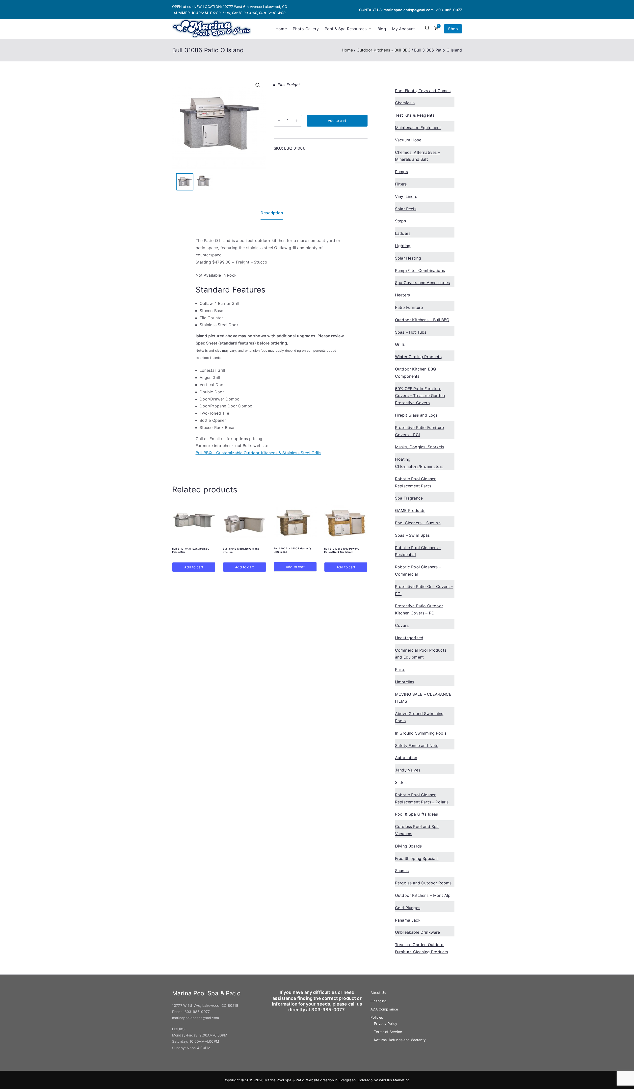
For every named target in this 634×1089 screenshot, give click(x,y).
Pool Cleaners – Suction (418, 522)
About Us (378, 992)
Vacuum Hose (408, 139)
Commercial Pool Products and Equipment (420, 654)
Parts (400, 669)
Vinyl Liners (406, 196)
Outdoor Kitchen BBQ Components (415, 373)
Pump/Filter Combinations (420, 270)
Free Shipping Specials (417, 858)
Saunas (402, 870)
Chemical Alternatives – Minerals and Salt (417, 156)
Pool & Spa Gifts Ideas (416, 814)
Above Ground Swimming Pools (419, 717)
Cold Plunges (407, 907)
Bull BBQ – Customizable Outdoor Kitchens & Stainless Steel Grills (258, 452)
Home (281, 28)
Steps (400, 220)
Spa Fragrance (409, 498)
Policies (376, 1017)
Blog (381, 28)
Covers (402, 625)
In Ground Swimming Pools (421, 733)
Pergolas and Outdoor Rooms (423, 882)
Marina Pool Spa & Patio (284, 1080)
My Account (403, 28)
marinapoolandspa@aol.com (409, 10)
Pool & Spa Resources (346, 28)
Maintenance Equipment (418, 127)
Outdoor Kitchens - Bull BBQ (384, 50)
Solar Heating (408, 258)
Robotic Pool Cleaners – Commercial (418, 570)
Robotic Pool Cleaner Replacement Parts (415, 482)
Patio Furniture (409, 307)
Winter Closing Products (418, 356)
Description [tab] (272, 212)
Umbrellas (404, 681)
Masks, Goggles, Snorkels (419, 446)
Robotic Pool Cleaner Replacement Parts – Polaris (422, 798)
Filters (401, 184)
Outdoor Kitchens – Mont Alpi (423, 895)
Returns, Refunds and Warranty (400, 1040)
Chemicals (405, 102)
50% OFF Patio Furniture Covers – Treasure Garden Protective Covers (420, 395)
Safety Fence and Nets (416, 745)
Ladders (402, 233)
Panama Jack (408, 920)
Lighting (402, 245)
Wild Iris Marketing (394, 1080)
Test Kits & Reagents (414, 115)
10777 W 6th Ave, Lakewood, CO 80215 (205, 1005)
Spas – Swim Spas (412, 535)
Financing (378, 1001)
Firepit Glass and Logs (416, 415)
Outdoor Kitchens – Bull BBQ (422, 319)
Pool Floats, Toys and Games (422, 90)
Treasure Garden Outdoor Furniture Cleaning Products (421, 948)
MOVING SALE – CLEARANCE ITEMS (423, 698)
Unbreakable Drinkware (417, 932)
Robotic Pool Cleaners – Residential (418, 551)
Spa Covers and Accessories (422, 282)
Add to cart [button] (193, 567)
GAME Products (410, 510)
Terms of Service (388, 1032)
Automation (406, 757)
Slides (400, 782)
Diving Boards (408, 846)
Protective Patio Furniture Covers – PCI (419, 431)
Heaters (402, 294)
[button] (369, 28)
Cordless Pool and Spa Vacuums (417, 830)
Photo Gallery (306, 28)
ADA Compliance (384, 1009)
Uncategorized (409, 637)
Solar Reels (405, 208)
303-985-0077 (449, 10)
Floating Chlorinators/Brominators (419, 463)
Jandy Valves (407, 770)
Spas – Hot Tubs (410, 332)
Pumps (401, 171)
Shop (453, 28)
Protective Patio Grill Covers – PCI (424, 590)
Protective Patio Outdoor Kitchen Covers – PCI (419, 609)
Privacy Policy (385, 1023)
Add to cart (337, 120)
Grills (400, 344)
